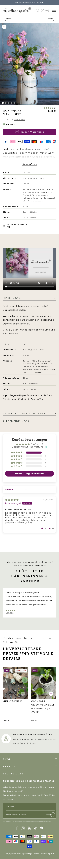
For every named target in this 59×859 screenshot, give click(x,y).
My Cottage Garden (30, 854)
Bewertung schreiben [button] (29, 473)
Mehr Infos (28, 164)
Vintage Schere (14, 681)
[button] (54, 10)
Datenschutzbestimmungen (38, 821)
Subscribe (50, 815)
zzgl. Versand (19, 119)
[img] (12, 499)
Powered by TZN (47, 854)
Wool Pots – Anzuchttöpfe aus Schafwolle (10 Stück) (42, 682)
